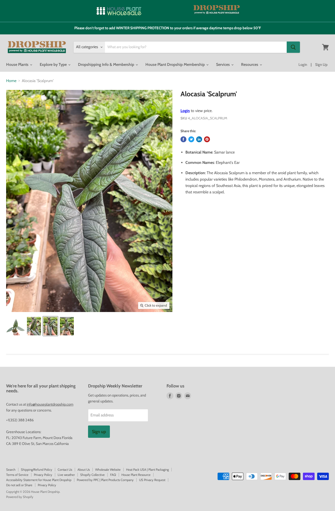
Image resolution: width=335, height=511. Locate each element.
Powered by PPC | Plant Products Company (105, 480)
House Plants (17, 64)
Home (11, 81)
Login (302, 64)
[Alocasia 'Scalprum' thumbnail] (15, 326)
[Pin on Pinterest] (207, 139)
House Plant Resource (136, 475)
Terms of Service (17, 475)
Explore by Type (54, 64)
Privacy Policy (43, 475)
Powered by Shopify (19, 497)
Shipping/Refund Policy (36, 469)
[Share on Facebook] (183, 139)
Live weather (66, 475)
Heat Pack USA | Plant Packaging (147, 469)
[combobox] (196, 47)
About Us (83, 469)
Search (10, 469)
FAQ (113, 475)
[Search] (293, 47)
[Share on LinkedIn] (199, 139)
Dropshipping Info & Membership (106, 64)
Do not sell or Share (19, 485)
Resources (250, 64)
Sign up (99, 431)
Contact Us (65, 469)
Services (223, 64)
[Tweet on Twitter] (191, 139)
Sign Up (321, 64)
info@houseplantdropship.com (50, 404)
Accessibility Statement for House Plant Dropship (38, 480)
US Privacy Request (152, 480)
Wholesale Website (108, 469)
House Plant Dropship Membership (175, 64)
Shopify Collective (92, 475)
